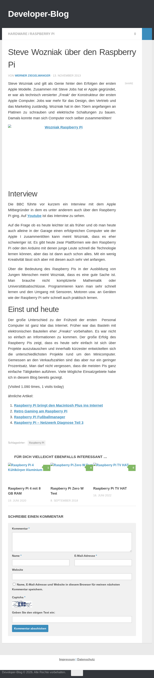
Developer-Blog (38, 14)
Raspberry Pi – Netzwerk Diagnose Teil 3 (48, 423)
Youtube (34, 216)
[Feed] (135, 675)
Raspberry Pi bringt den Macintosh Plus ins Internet (58, 405)
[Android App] (142, 675)
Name (16, 555)
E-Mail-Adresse (85, 555)
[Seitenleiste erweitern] (147, 34)
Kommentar (20, 528)
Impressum (67, 659)
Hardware (17, 34)
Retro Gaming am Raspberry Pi (40, 411)
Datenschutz (86, 659)
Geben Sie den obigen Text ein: (33, 612)
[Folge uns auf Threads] (113, 675)
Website (17, 569)
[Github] (127, 675)
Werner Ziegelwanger (32, 75)
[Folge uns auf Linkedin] (149, 675)
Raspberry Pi (42, 34)
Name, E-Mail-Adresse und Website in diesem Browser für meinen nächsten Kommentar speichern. (66, 587)
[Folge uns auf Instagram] (120, 675)
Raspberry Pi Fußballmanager (39, 417)
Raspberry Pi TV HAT (110, 488)
